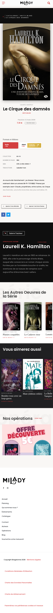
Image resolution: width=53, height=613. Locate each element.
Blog (3, 535)
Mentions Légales (34, 560)
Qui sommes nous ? (10, 507)
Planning (5, 503)
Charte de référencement (15, 594)
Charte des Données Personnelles (18, 583)
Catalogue (12, 16)
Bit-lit (19, 156)
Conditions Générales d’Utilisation (18, 571)
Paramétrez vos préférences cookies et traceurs (24, 605)
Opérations (6, 531)
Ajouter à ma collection (12, 206)
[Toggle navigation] (4, 3)
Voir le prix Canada (30, 123)
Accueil (4, 499)
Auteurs (5, 526)
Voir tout (38, 418)
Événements (7, 512)
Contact (5, 522)
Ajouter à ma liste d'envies (36, 206)
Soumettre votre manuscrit (13, 539)
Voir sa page (42, 242)
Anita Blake (26, 16)
